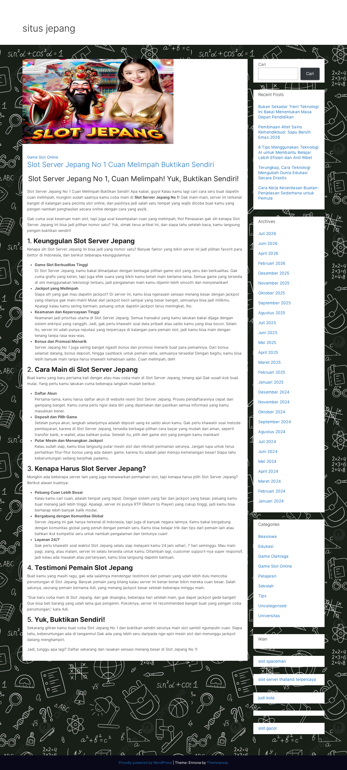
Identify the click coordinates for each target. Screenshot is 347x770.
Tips (262, 596)
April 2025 (268, 352)
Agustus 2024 (271, 431)
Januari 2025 (271, 382)
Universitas (269, 615)
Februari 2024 (272, 491)
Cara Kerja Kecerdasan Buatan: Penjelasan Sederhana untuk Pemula (288, 193)
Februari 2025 (271, 372)
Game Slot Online (42, 157)
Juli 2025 (267, 322)
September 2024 (274, 421)
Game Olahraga (273, 556)
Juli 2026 (267, 233)
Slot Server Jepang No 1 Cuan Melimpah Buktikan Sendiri (120, 164)
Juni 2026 (268, 243)
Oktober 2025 (271, 293)
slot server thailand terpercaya (287, 679)
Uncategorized (272, 605)
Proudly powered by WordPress (146, 762)
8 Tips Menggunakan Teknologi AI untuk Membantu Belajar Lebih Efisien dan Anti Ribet (288, 152)
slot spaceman (272, 661)
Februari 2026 (272, 263)
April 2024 (268, 471)
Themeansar (217, 762)
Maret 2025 (269, 362)
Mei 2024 (267, 461)
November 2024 (274, 402)
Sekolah (266, 586)
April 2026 (268, 253)
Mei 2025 (267, 342)
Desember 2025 (273, 273)
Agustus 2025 (271, 312)
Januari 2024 (271, 501)
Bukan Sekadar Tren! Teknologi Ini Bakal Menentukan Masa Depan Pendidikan (288, 111)
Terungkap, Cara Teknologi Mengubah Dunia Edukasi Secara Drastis (284, 172)
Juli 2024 (267, 441)
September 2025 (274, 303)
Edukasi (265, 546)
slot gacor (267, 728)
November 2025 (274, 283)
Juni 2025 (267, 332)
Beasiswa (267, 536)
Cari (262, 64)
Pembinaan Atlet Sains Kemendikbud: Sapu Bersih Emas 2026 (284, 132)
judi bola (266, 697)
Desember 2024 (274, 392)
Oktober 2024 (271, 412)
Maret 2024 (269, 481)
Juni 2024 (268, 451)
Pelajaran (267, 576)
